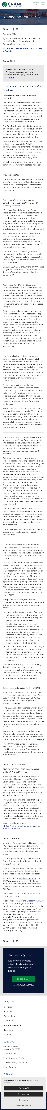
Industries (8, 1011)
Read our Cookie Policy (23, 1105)
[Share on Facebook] (13, 29)
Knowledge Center (13, 1025)
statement (16, 206)
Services (8, 1007)
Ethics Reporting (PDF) (13, 1058)
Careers (7, 1035)
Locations (8, 1030)
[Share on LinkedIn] (21, 29)
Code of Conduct (10, 1067)
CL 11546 (19, 600)
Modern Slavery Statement (15, 1063)
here (11, 77)
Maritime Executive (27, 878)
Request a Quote (23, 979)
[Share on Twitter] (17, 29)
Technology (9, 1016)
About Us (8, 1021)
